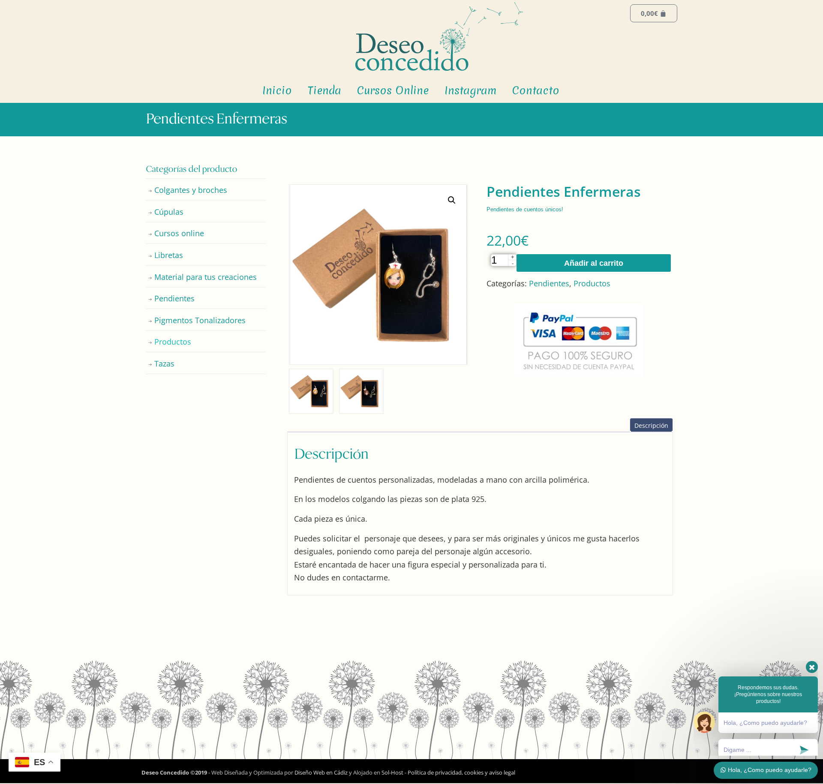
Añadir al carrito (593, 263)
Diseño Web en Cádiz (321, 772)
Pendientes (549, 283)
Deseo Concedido (411, 36)
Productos (592, 283)
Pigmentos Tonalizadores (200, 320)
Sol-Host (393, 772)
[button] (452, 200)
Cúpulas (168, 212)
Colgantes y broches (190, 190)
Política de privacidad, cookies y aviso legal (461, 772)
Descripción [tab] (651, 425)
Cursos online (179, 233)
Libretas (168, 255)
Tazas (164, 363)
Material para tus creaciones (205, 277)
